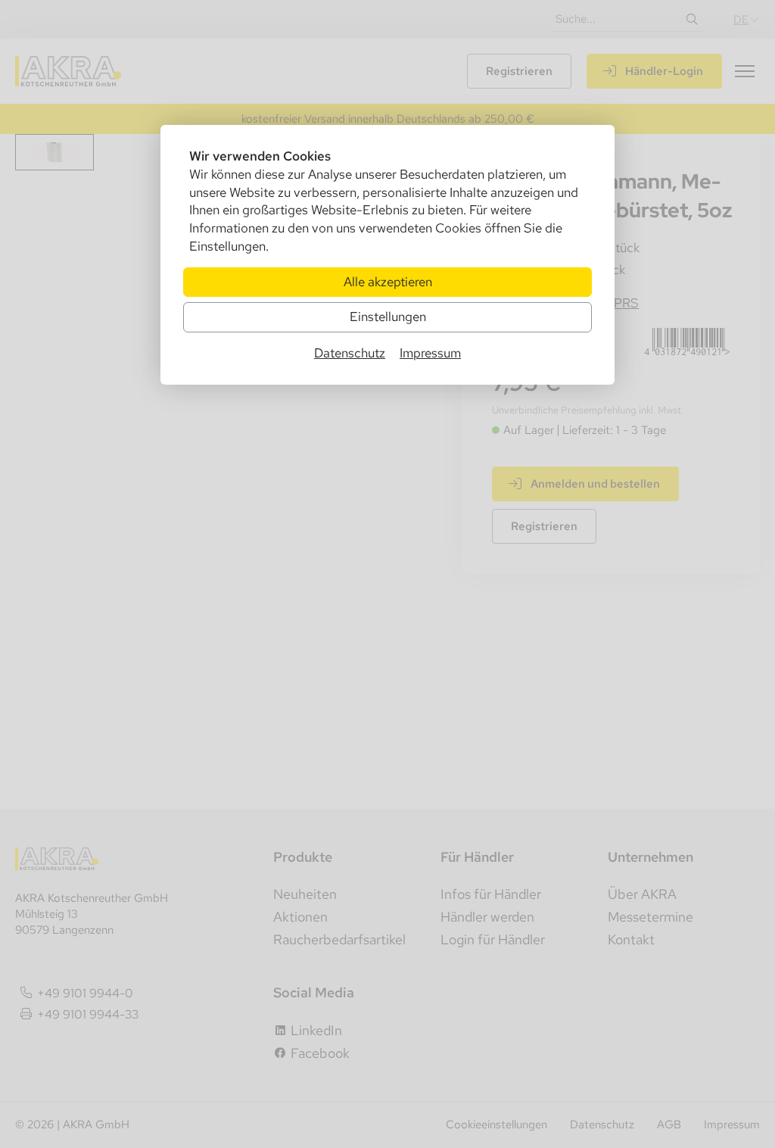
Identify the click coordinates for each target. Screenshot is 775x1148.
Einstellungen (388, 316)
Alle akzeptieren (388, 281)
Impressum (430, 353)
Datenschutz (349, 353)
